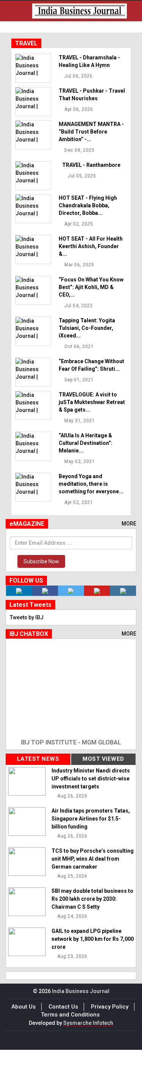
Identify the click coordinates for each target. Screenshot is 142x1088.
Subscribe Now (41, 561)
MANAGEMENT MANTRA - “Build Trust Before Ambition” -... (91, 131)
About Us (23, 1006)
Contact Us (63, 1006)
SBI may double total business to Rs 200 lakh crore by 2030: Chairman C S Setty (92, 899)
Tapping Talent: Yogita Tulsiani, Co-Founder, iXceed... (87, 328)
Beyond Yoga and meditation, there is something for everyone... (91, 483)
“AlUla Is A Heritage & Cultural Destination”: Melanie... (85, 443)
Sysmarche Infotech (88, 1023)
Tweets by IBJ (27, 617)
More (129, 524)
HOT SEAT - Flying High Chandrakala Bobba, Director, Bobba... (88, 205)
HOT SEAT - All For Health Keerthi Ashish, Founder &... (91, 246)
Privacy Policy (109, 1006)
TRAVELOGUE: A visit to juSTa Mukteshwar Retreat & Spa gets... (92, 402)
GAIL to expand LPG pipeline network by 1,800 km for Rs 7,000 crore (92, 939)
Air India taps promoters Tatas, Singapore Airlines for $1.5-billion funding (90, 819)
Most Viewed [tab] (103, 758)
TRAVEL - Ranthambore (91, 165)
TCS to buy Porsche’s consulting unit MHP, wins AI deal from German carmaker (92, 859)
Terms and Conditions (70, 1014)
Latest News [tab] (38, 758)
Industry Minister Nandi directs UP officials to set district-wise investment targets (90, 779)
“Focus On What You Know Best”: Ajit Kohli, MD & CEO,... (91, 287)
